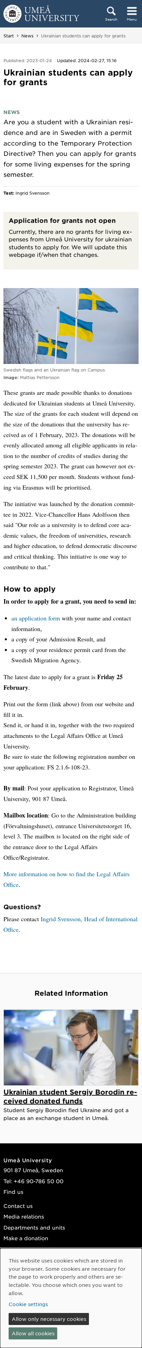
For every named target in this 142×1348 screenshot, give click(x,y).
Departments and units (34, 1227)
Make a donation (25, 1238)
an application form (35, 618)
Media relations (23, 1216)
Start (8, 35)
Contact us (18, 1205)
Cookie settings (28, 1304)
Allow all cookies (33, 1333)
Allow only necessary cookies (49, 1319)
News (27, 35)
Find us (13, 1191)
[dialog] (71, 1298)
